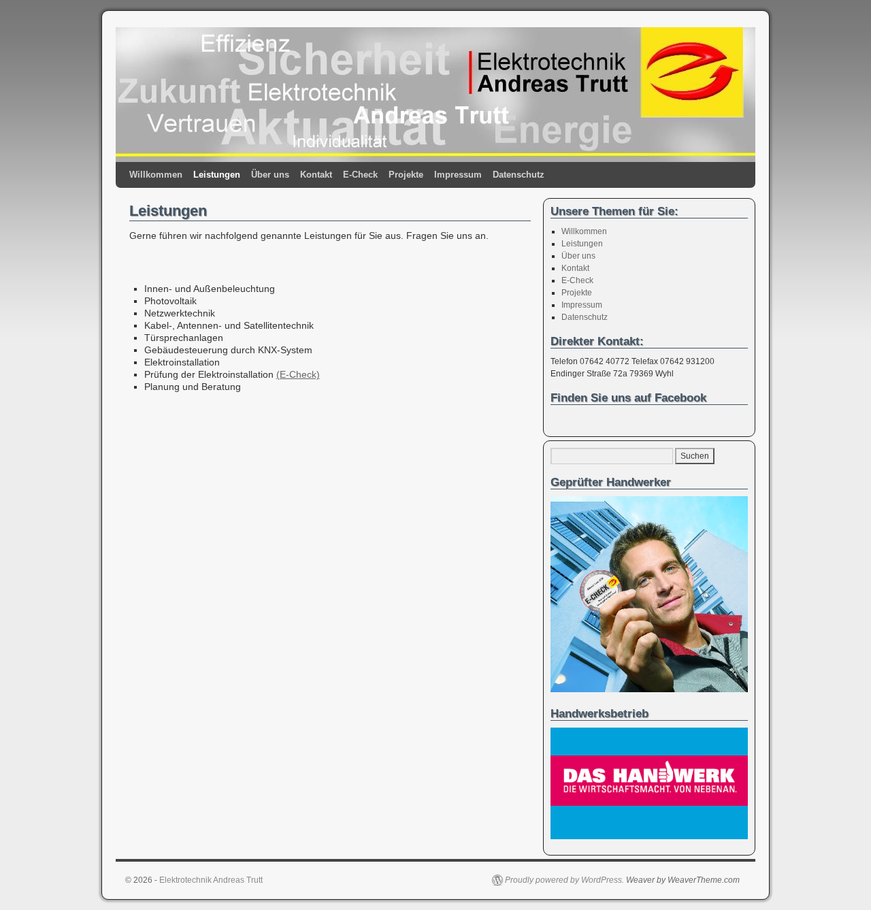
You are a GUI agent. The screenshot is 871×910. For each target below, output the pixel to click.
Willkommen (155, 174)
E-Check (360, 174)
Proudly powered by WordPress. (564, 880)
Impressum (458, 174)
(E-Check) (298, 374)
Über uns (270, 174)
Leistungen (216, 174)
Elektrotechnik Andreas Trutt (211, 880)
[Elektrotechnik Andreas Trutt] (435, 94)
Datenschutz (518, 174)
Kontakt (316, 174)
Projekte (406, 174)
